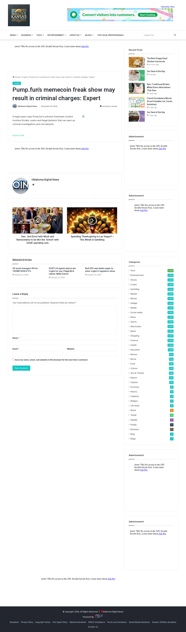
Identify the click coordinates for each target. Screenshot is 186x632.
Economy (134, 387)
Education (135, 350)
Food (132, 364)
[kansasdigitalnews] (19, 15)
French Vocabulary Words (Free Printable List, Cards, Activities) (160, 101)
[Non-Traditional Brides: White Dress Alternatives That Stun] (137, 88)
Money (133, 298)
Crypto (25, 77)
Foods (133, 424)
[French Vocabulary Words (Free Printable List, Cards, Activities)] (137, 102)
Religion (134, 401)
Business (26, 35)
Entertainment (56, 35)
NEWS (13, 35)
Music (133, 331)
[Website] (33, 184)
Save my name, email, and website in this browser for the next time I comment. (51, 360)
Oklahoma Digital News (27, 106)
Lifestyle (74, 35)
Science (134, 340)
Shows (133, 280)
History (133, 391)
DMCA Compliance (96, 622)
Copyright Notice (43, 622)
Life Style (134, 405)
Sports (133, 322)
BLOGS (88, 35)
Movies (133, 354)
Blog (132, 434)
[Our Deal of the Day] (137, 75)
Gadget (133, 303)
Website (70, 349)
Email (15, 349)
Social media (136, 312)
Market (133, 294)
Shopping (134, 336)
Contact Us (93, 627)
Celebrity (134, 396)
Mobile (133, 308)
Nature (133, 377)
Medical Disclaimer (78, 622)
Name (15, 338)
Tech (39, 35)
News (133, 317)
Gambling (134, 289)
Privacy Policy (27, 622)
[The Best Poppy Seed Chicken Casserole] (137, 62)
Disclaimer (14, 622)
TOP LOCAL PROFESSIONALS (110, 35)
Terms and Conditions (117, 622)
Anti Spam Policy (60, 622)
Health (133, 345)
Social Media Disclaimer (139, 622)
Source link (18, 135)
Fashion (134, 382)
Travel (133, 415)
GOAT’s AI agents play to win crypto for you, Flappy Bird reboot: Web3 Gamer (62, 271)
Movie (133, 359)
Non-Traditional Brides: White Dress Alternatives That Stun (158, 87)
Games (133, 420)
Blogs (133, 438)
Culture (133, 368)
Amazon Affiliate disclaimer (164, 622)
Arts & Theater (137, 373)
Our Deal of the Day (156, 71)
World (133, 410)
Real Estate (135, 326)
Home (17, 77)
